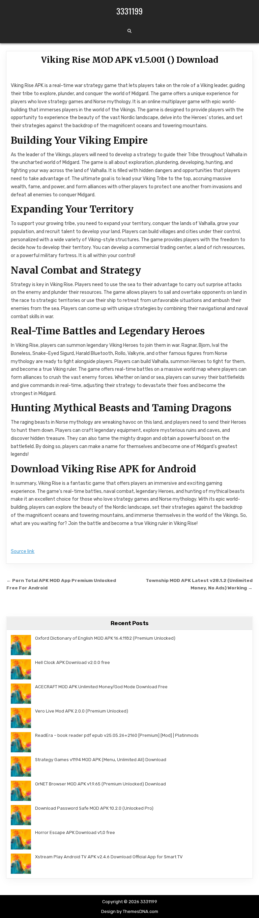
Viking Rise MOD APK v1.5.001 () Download (129, 60)
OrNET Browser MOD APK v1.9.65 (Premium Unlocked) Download (100, 783)
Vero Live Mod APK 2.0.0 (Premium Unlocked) (81, 711)
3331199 (129, 11)
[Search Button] (129, 31)
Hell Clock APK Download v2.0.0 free (72, 662)
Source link (22, 551)
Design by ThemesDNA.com (129, 911)
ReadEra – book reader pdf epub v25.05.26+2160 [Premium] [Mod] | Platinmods (117, 735)
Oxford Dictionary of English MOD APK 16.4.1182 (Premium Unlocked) (105, 638)
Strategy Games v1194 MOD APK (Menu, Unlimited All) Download (100, 759)
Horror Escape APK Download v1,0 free (75, 832)
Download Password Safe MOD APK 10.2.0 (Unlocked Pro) (94, 808)
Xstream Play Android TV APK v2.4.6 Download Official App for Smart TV (109, 856)
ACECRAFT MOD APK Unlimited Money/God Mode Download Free (101, 686)
